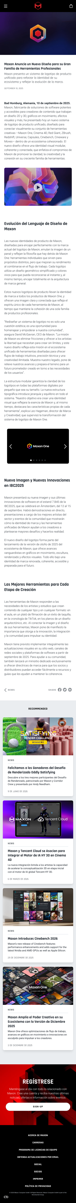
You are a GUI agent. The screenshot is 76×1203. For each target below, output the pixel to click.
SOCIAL (38, 1164)
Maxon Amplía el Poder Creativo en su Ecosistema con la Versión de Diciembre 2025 (36, 1021)
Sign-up (38, 1106)
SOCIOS (38, 1171)
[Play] (38, 187)
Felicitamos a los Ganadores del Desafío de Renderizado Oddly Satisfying (36, 770)
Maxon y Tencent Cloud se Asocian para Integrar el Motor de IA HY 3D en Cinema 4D (37, 855)
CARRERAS (37, 1142)
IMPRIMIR (38, 1179)
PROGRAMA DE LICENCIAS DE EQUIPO (38, 1149)
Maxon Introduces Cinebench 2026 (33, 938)
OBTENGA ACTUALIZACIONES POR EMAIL (38, 1157)
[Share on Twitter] (65, 689)
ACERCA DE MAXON (38, 1135)
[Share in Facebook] (60, 689)
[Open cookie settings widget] (6, 1197)
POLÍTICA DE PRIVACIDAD (38, 1186)
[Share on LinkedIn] (70, 689)
